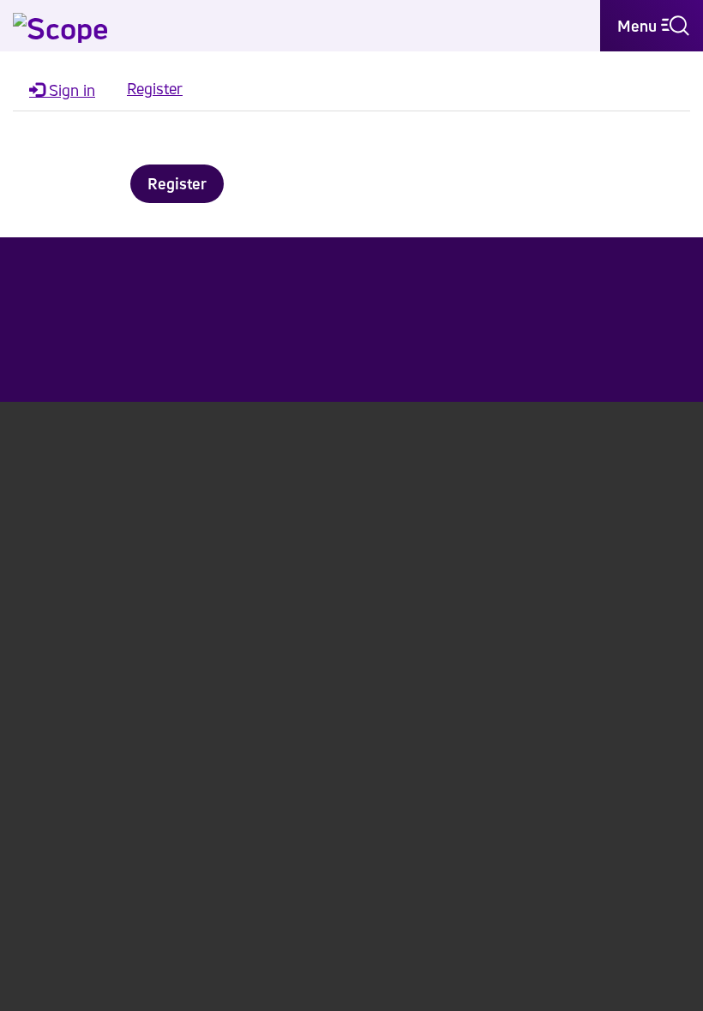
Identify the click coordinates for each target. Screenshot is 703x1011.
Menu (639, 25)
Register (177, 183)
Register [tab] (155, 88)
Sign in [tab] (70, 90)
